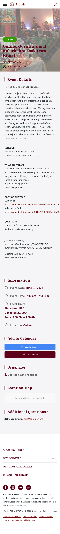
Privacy (6, 520)
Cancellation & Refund (12, 516)
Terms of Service (46, 516)
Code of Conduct (30, 516)
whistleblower (30, 520)
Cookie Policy (16, 520)
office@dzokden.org (32, 418)
